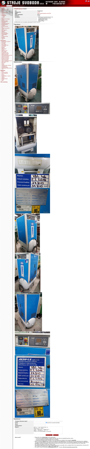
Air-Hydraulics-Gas (5, 52)
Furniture (3, 75)
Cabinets (3, 77)
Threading (3, 38)
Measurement (4, 48)
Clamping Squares (5, 67)
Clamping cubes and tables (6, 65)
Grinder (3, 8)
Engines (3, 49)
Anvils (3, 74)
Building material (4, 78)
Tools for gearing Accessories (7, 60)
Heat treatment (4, 32)
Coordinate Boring (5, 36)
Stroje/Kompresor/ (18, 8)
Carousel (3, 14)
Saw (2, 27)
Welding (3, 31)
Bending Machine (5, 24)
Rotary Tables (4, 51)
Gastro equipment (5, 73)
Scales (3, 79)
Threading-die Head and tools (7, 68)
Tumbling (3, 25)
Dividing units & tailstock (6, 41)
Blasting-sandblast (5, 33)
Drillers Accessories (5, 61)
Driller (3, 35)
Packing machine (5, 72)
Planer (3, 11)
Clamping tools (4, 66)
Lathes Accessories (5, 59)
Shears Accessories (5, 57)
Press (3, 18)
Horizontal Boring (5, 12)
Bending (3, 37)
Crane (3, 13)
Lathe (3, 29)
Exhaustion (4, 22)
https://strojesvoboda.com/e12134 (44, 13)
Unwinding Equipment (5, 23)
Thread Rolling (4, 34)
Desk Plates (4, 42)
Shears (3, 19)
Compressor (4, 15)
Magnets (3, 47)
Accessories (3, 40)
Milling (3, 10)
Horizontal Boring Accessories (7, 55)
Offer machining (3, 81)
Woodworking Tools (5, 45)
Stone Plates (4, 44)
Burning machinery (5, 26)
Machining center (5, 20)
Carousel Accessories (5, 56)
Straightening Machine (5, 28)
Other (3, 39)
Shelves (3, 76)
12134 (38, 12)
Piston (4, 16)
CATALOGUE (3, 5)
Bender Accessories (5, 58)
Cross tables (4, 46)
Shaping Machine (5, 21)
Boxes (3, 71)
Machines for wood (5, 9)
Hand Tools (4, 62)
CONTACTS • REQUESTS (19, 5)
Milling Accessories (5, 54)
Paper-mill (3, 30)
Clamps (3, 64)
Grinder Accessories (5, 53)
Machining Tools (5, 50)
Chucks (3, 63)
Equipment (2, 70)
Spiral (4, 17)
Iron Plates (3, 43)
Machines (2, 7)
